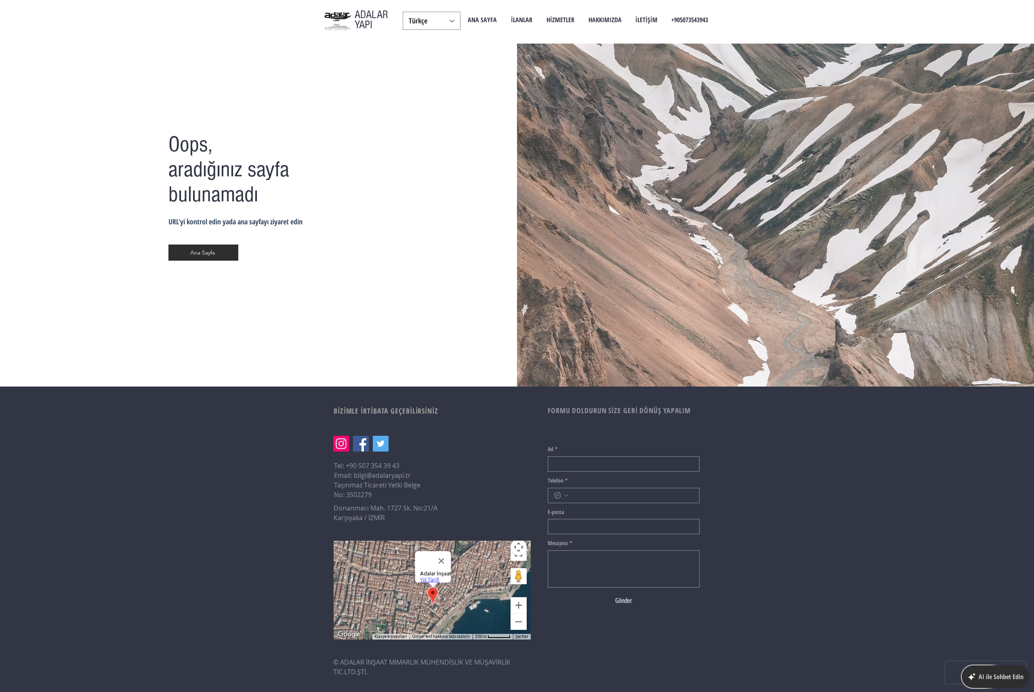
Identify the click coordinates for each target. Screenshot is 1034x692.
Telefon (558, 480)
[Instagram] (341, 444)
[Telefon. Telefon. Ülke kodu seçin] (561, 495)
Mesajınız (560, 543)
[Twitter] (381, 444)
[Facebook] (361, 444)
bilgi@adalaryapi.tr (382, 475)
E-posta (556, 512)
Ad (553, 449)
